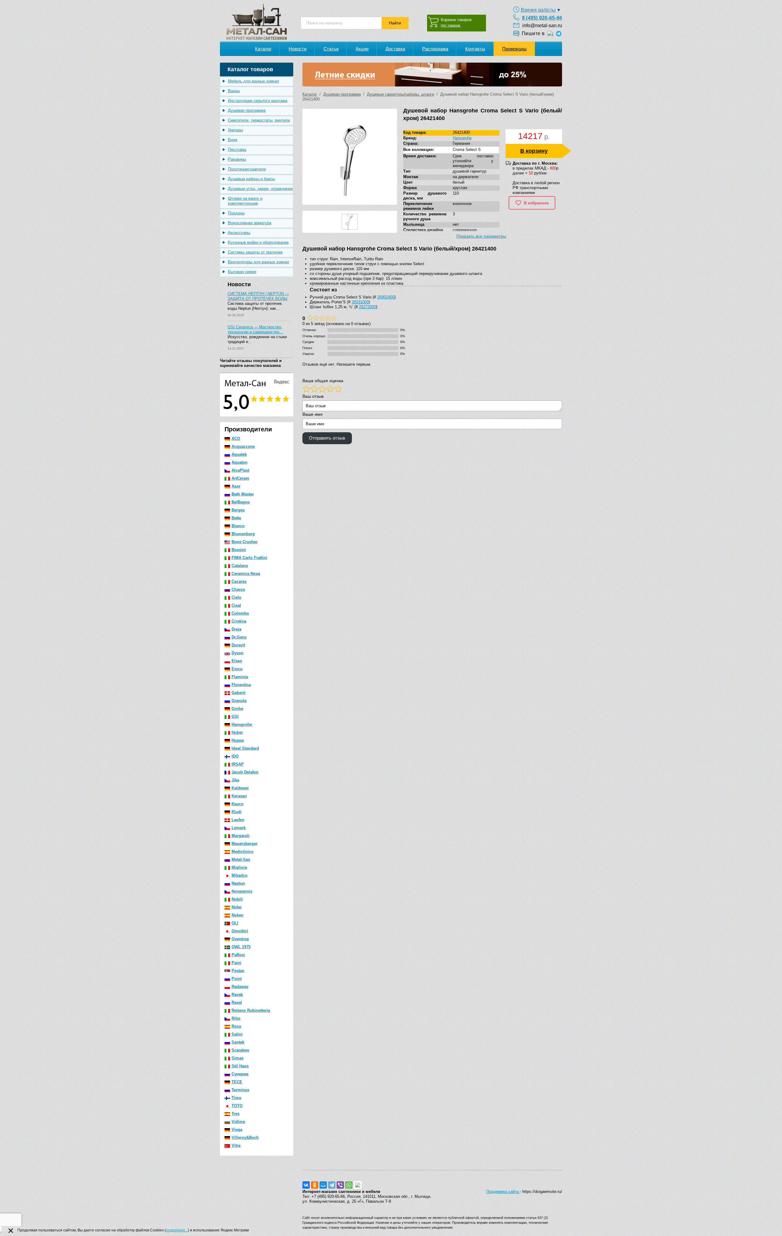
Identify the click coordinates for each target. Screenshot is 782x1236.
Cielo (236, 597)
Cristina (239, 621)
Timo (236, 1097)
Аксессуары (239, 232)
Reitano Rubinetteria (251, 1010)
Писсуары (237, 149)
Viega (237, 1129)
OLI (235, 923)
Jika (235, 780)
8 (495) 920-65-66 (542, 17)
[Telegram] (331, 1185)
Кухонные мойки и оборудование (258, 242)
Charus (238, 589)
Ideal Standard (245, 748)
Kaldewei (240, 788)
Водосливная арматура (249, 223)
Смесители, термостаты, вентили (259, 120)
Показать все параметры (481, 236)
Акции (362, 48)
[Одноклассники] (314, 1185)
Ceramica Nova (246, 573)
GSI (235, 716)
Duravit (238, 645)
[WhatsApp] (349, 1185)
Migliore (239, 867)
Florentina (241, 684)
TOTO (237, 1105)
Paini (236, 962)
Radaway (240, 986)
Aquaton (239, 462)
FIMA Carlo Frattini (249, 557)
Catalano (240, 565)
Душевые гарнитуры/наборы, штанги (400, 94)
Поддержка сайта (503, 1191)
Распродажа (435, 48)
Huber (237, 732)
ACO (236, 438)
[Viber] (340, 1185)
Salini (237, 1034)
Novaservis (242, 891)
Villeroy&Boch (245, 1137)
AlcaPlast (240, 470)
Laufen (238, 819)
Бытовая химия (242, 271)
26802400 (385, 297)
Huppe (238, 740)
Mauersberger (245, 843)
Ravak (237, 994)
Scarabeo (240, 1050)
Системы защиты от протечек (255, 252)
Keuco (237, 804)
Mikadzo (239, 875)
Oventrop (240, 939)
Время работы (538, 10)
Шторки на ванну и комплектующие (245, 201)
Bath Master (243, 494)
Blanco (238, 526)
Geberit (238, 692)
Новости (297, 48)
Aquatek (239, 454)
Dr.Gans (239, 637)
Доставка (395, 48)
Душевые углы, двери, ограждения (260, 188)
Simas (237, 1058)
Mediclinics (242, 851)
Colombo (240, 613)
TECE (237, 1082)
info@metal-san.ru (542, 25)
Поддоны (236, 213)
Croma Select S (467, 149)
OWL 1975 (241, 947)
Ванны (234, 91)
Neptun (238, 883)
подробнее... (177, 1230)
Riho (236, 1018)
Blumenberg (243, 534)
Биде (232, 139)
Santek (238, 1042)
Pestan (238, 970)
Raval (237, 1002)
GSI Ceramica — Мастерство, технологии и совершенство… (255, 329)
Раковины (237, 159)
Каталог (263, 48)
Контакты (475, 48)
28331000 (360, 302)
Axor (236, 486)
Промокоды (514, 48)
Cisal (236, 605)
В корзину (534, 151)
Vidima (238, 1121)
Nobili (237, 899)
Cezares (239, 581)
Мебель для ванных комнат (253, 81)
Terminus (240, 1090)
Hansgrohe (242, 724)
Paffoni (238, 955)
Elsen (237, 661)
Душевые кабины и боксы (251, 179)
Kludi (237, 812)
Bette (236, 518)
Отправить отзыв (327, 438)
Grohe (237, 708)
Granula (239, 700)
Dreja (236, 629)
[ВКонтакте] (306, 1185)
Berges (238, 510)
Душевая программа (246, 110)
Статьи (330, 48)
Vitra (236, 1145)
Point (237, 978)
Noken (237, 915)
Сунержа (240, 1074)
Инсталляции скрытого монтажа (257, 100)
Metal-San (241, 859)
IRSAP (238, 764)
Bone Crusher (245, 541)
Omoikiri (240, 931)
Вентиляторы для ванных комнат (258, 262)
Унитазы (235, 130)
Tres (235, 1113)
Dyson (237, 653)
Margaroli (241, 835)
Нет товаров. (451, 25)
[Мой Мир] (323, 1185)
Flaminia (240, 677)
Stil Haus (240, 1066)
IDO (235, 756)
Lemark (239, 827)
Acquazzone (243, 446)
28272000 (367, 307)
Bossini (239, 549)
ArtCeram (240, 478)
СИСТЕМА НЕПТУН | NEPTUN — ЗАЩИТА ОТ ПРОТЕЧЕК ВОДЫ (258, 296)
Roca (236, 1026)
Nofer (237, 907)
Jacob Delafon (245, 772)
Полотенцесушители (247, 169)
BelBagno (241, 502)
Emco (237, 669)
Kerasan (239, 796)
